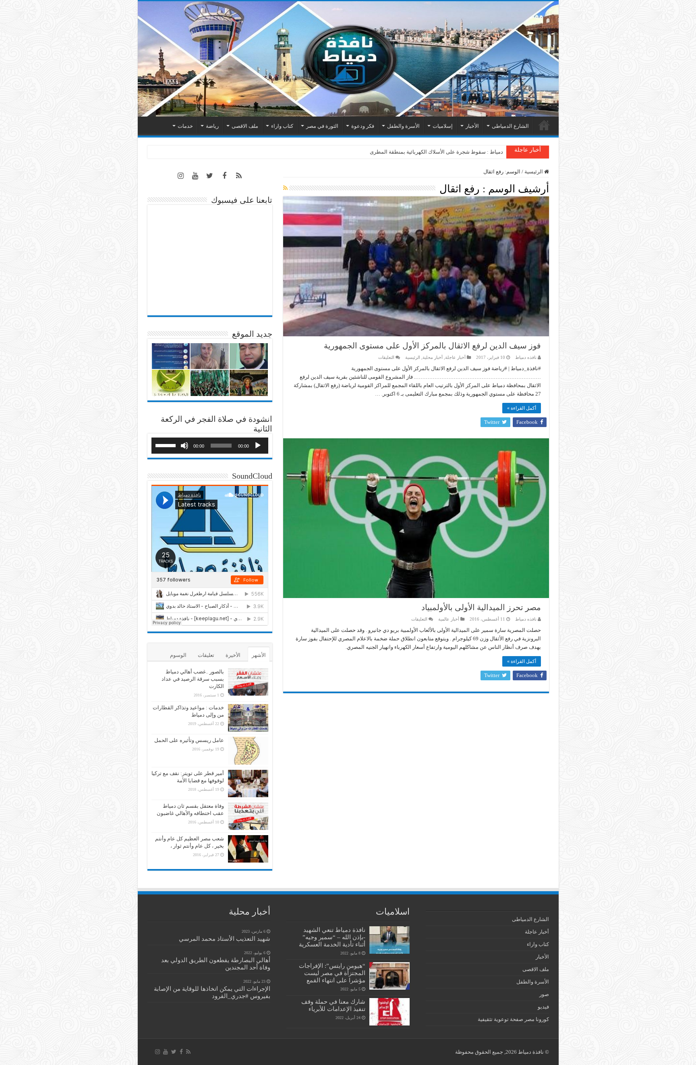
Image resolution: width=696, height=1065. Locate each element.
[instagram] (180, 175)
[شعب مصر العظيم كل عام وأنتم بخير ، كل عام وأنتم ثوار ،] (248, 849)
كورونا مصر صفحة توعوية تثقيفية (513, 1019)
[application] (209, 446)
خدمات (185, 126)
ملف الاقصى (245, 126)
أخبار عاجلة (455, 357)
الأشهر (259, 655)
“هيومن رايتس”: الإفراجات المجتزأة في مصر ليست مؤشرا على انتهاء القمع (332, 973)
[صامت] (184, 446)
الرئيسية (544, 125)
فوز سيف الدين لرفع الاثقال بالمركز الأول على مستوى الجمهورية (432, 345)
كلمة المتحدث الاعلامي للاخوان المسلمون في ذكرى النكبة (440, 152)
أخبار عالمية (448, 619)
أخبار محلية (433, 357)
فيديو (543, 1007)
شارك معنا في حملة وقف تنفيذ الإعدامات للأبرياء (333, 1005)
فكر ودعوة (362, 126)
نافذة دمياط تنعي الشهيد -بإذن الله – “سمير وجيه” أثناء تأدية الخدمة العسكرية (332, 937)
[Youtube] (195, 175)
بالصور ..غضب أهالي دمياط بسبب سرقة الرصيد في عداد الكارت (193, 679)
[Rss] (238, 175)
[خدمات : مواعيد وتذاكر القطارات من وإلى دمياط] (248, 718)
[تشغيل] (258, 446)
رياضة (212, 126)
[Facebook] (224, 175)
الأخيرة (233, 655)
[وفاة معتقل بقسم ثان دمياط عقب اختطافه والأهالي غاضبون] (248, 816)
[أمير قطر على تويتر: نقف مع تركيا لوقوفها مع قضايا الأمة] (248, 783)
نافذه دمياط (525, 357)
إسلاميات (443, 126)
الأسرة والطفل (403, 126)
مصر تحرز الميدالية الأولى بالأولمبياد (481, 607)
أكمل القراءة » (521, 408)
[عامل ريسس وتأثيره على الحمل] (248, 751)
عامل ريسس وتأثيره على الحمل (189, 740)
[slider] (166, 445)
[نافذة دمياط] (348, 59)
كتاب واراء (282, 126)
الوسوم (178, 655)
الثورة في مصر (322, 126)
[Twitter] (209, 175)
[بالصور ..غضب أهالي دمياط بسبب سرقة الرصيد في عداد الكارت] (248, 682)
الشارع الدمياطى (510, 126)
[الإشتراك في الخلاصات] (285, 188)
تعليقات (206, 655)
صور (544, 994)
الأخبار (472, 126)
